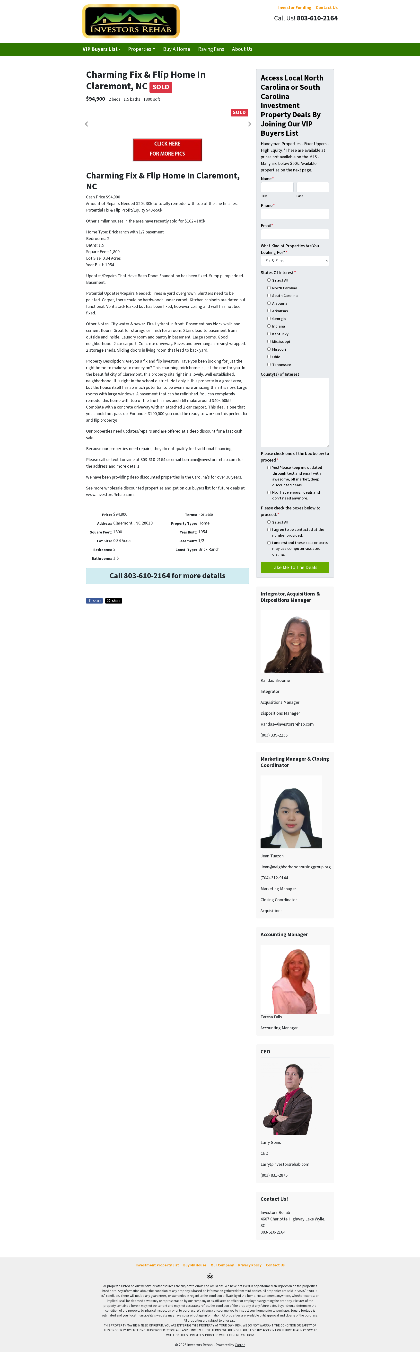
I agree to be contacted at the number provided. (298, 532)
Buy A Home (176, 49)
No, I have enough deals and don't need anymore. (296, 495)
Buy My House (194, 1265)
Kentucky (280, 334)
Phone (268, 206)
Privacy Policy (250, 1265)
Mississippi (281, 341)
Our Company (222, 1265)
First (264, 195)
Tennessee (281, 364)
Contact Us (275, 1265)
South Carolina (285, 295)
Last (300, 195)
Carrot (240, 1345)
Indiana (278, 326)
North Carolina (284, 288)
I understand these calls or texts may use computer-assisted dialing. (300, 548)
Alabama (280, 303)
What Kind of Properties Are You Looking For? (290, 249)
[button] (86, 124)
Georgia (279, 318)
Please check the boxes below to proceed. (291, 511)
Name (267, 179)
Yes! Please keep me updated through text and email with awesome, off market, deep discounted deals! (297, 476)
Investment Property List (157, 1265)
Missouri (279, 349)
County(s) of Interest (280, 374)
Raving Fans (211, 49)
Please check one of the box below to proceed (295, 457)
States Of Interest (278, 273)
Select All (280, 280)
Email (267, 226)
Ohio (276, 357)
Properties (139, 49)
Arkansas (280, 311)
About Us (242, 49)
